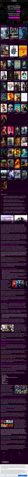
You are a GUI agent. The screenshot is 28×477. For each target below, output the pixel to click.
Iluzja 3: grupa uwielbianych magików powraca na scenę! (13, 203)
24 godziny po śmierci (17, 80)
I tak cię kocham (16, 113)
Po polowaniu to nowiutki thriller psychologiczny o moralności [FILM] (14, 196)
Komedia (11, 453)
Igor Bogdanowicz (21, 455)
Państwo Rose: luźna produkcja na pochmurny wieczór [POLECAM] (14, 207)
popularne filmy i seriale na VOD (6, 367)
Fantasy (3, 458)
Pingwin (2, 190)
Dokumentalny (4, 455)
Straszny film (11, 39)
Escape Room (9, 80)
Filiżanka (2, 157)
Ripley (8, 168)
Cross (22, 168)
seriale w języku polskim (10, 408)
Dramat (3, 456)
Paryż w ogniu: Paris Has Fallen (11, 157)
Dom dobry (2, 57)
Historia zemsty (23, 91)
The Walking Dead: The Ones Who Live (19, 168)
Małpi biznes (16, 157)
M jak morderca (9, 69)
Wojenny (11, 460)
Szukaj (19, 11)
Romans (11, 457)
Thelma (8, 113)
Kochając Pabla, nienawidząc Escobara (6, 69)
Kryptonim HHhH (3, 91)
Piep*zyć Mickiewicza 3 (22, 57)
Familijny (3, 457)
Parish (1, 168)
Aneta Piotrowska (21, 454)
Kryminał (11, 454)
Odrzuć (14, 475)
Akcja (3, 453)
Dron (21, 69)
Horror (3, 460)
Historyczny (3, 459)
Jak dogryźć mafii (16, 102)
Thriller (11, 459)
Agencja (22, 179)
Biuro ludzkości (23, 113)
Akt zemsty (15, 91)
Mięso (8, 102)
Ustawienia (5, 475)
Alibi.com (9, 91)
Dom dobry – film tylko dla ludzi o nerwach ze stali (11, 199)
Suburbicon (2, 113)
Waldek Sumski (20, 453)
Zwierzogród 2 (12, 57)
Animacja (3, 454)
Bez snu (2, 102)
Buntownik (2, 39)
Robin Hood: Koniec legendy (22, 39)
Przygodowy (11, 456)
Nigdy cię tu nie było (23, 80)
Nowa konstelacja (23, 157)
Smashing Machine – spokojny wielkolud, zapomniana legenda (13, 211)
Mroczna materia (3, 179)
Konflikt (15, 179)
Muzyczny (11, 455)
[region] (14, 470)
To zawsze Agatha (10, 179)
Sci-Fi (11, 458)
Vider (8, 303)
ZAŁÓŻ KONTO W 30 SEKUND (14, 17)
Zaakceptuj (22, 475)
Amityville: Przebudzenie (4, 80)
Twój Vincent (16, 69)
